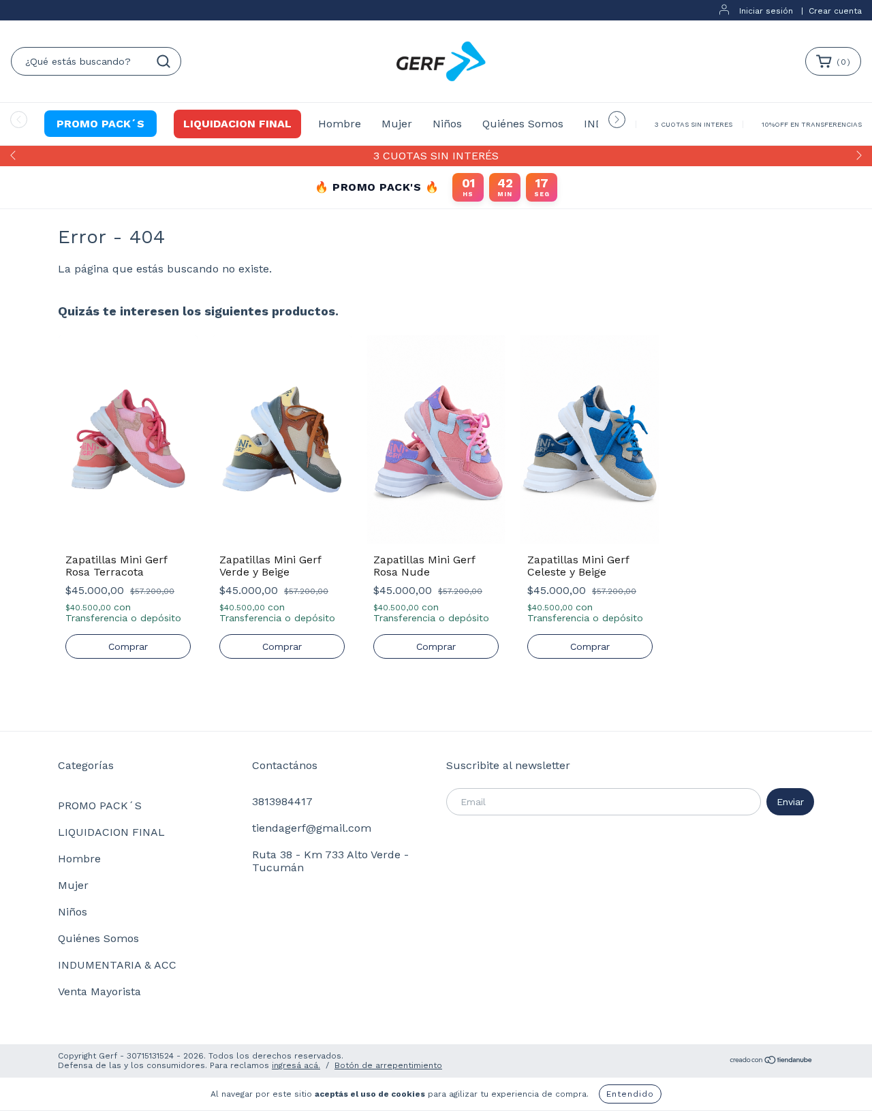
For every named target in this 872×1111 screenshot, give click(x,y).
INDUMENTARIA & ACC (117, 964)
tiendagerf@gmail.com (311, 827)
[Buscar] (163, 61)
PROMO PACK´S (100, 123)
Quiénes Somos (522, 123)
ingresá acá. (296, 1065)
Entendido (630, 1094)
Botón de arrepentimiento (388, 1065)
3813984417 (282, 801)
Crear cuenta (835, 11)
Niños (447, 123)
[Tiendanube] (771, 1062)
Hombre (339, 123)
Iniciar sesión (766, 11)
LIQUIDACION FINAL (237, 123)
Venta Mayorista (99, 991)
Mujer (397, 123)
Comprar (128, 646)
